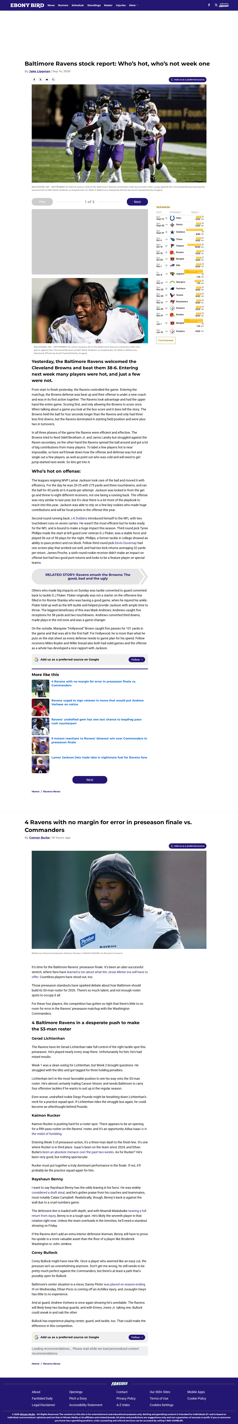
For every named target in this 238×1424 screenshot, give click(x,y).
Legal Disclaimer (43, 1405)
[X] (216, 5)
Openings (75, 1392)
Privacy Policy (126, 1398)
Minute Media (27, 1414)
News (51, 5)
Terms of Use (159, 1398)
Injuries (121, 5)
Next (137, 202)
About (36, 1392)
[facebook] (209, 5)
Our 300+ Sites (160, 1392)
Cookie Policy (196, 1398)
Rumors (63, 5)
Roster (108, 5)
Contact (122, 1392)
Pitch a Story (78, 1398)
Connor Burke (39, 837)
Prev (42, 202)
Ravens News (51, 791)
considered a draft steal (48, 1192)
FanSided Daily (42, 1398)
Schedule (78, 5)
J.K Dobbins (78, 518)
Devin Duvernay (126, 543)
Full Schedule (166, 340)
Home (35, 791)
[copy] (53, 79)
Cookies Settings (161, 1405)
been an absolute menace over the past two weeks (78, 1152)
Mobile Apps (196, 1392)
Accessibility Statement (85, 1405)
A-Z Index (123, 1405)
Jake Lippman (39, 71)
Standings (94, 5)
